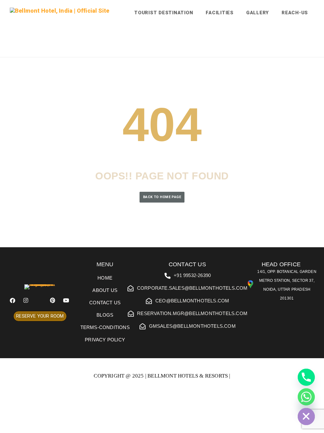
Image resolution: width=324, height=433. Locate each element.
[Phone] (306, 377)
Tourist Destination (163, 13)
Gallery (257, 13)
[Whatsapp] (306, 396)
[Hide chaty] (306, 416)
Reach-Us (295, 13)
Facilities (220, 13)
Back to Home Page (162, 197)
